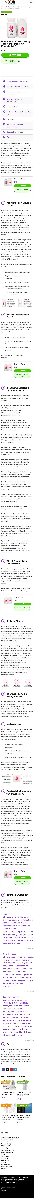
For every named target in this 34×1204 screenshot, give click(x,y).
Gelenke (3, 1148)
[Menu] (2, 2)
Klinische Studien (13, 107)
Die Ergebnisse (12, 119)
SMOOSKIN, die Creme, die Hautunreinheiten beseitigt (24, 1094)
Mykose (3, 1158)
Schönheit (9, 7)
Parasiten (4, 1160)
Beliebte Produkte (6, 1140)
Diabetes (3, 1142)
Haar (2, 1154)
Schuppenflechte (6, 1166)
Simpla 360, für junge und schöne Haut (8, 1093)
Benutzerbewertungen (15, 132)
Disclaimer (4, 1190)
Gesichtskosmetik (6, 1150)
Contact (3, 1188)
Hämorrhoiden (5, 1156)
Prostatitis (4, 1162)
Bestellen (16, 55)
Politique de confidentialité (8, 1187)
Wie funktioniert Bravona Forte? (18, 82)
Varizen (3, 1168)
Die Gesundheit (5, 1144)
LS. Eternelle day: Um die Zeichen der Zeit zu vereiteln (24, 1117)
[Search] (31, 2)
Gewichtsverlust (6, 1152)
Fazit (8, 137)
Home (3, 7)
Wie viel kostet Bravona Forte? (17, 87)
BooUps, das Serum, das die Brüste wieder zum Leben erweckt (9, 1117)
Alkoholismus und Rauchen (9, 1138)
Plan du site (14, 1182)
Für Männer (4, 1146)
